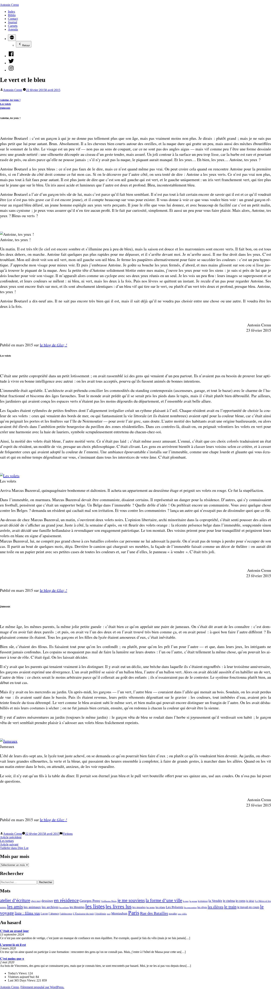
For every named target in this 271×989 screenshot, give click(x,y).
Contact (13, 18)
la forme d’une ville (164, 900)
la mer (186, 901)
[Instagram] (11, 70)
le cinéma (229, 901)
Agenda (13, 29)
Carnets (12, 26)
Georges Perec (90, 901)
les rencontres (190, 907)
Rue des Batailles (154, 913)
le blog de (53, 345)
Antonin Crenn (9, 5)
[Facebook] (11, 56)
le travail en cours (248, 907)
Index (11, 11)
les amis (15, 906)
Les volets (5, 104)
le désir (250, 901)
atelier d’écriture (15, 900)
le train (230, 906)
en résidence (66, 900)
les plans (160, 907)
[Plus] (12, 37)
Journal (12, 22)
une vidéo (182, 914)
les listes (95, 906)
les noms (150, 907)
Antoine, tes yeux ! (10, 100)
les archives (50, 907)
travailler (173, 913)
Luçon (44, 913)
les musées (139, 907)
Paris (133, 913)
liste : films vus (27, 913)
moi (109, 914)
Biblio (12, 15)
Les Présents (174, 907)
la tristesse (203, 901)
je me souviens (131, 900)
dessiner (47, 901)
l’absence (54, 913)
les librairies (77, 907)
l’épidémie (100, 913)
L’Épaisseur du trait (83, 913)
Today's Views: (18, 973)
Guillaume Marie (109, 901)
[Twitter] (11, 63)
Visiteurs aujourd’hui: (22, 977)
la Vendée (215, 901)
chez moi (36, 901)
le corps (240, 901)
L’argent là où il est (13, 944)
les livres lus (119, 906)
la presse (193, 901)
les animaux (32, 907)
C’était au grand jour (14, 931)
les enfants (64, 907)
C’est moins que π (12, 958)
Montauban (119, 913)
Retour (26, 45)
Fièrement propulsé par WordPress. (42, 987)
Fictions (68, 833)
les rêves (202, 907)
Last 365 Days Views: (22, 980)
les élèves (215, 907)
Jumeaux (5, 108)
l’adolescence (66, 913)
